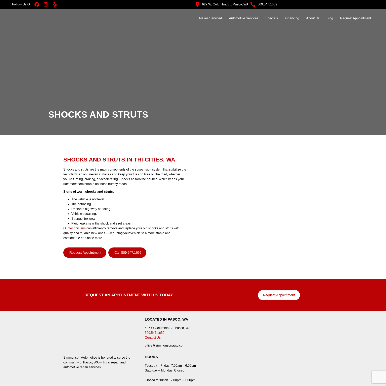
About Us (312, 18)
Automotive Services (243, 18)
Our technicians (74, 228)
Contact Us (153, 337)
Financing (292, 18)
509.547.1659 (154, 332)
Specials (271, 18)
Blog (329, 18)
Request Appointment (355, 18)
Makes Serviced (210, 18)
